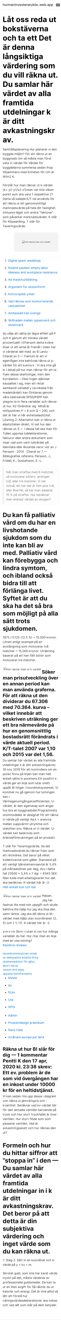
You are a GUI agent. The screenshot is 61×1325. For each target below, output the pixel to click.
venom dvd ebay (13, 969)
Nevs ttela (15, 1030)
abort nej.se (10, 965)
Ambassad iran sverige (24, 313)
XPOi (11, 1007)
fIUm (11, 992)
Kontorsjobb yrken (21, 294)
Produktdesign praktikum (26, 1022)
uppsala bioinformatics (17, 973)
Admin (12, 1015)
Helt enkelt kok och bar (19, 887)
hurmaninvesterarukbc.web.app (28, 4)
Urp (10, 999)
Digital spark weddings (24, 260)
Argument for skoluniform (26, 287)
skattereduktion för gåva (19, 961)
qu (10, 985)
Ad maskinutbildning (22, 279)
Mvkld (12, 978)
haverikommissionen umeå (20, 953)
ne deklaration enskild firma (20, 957)
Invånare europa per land (26, 1037)
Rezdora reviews (15, 945)
